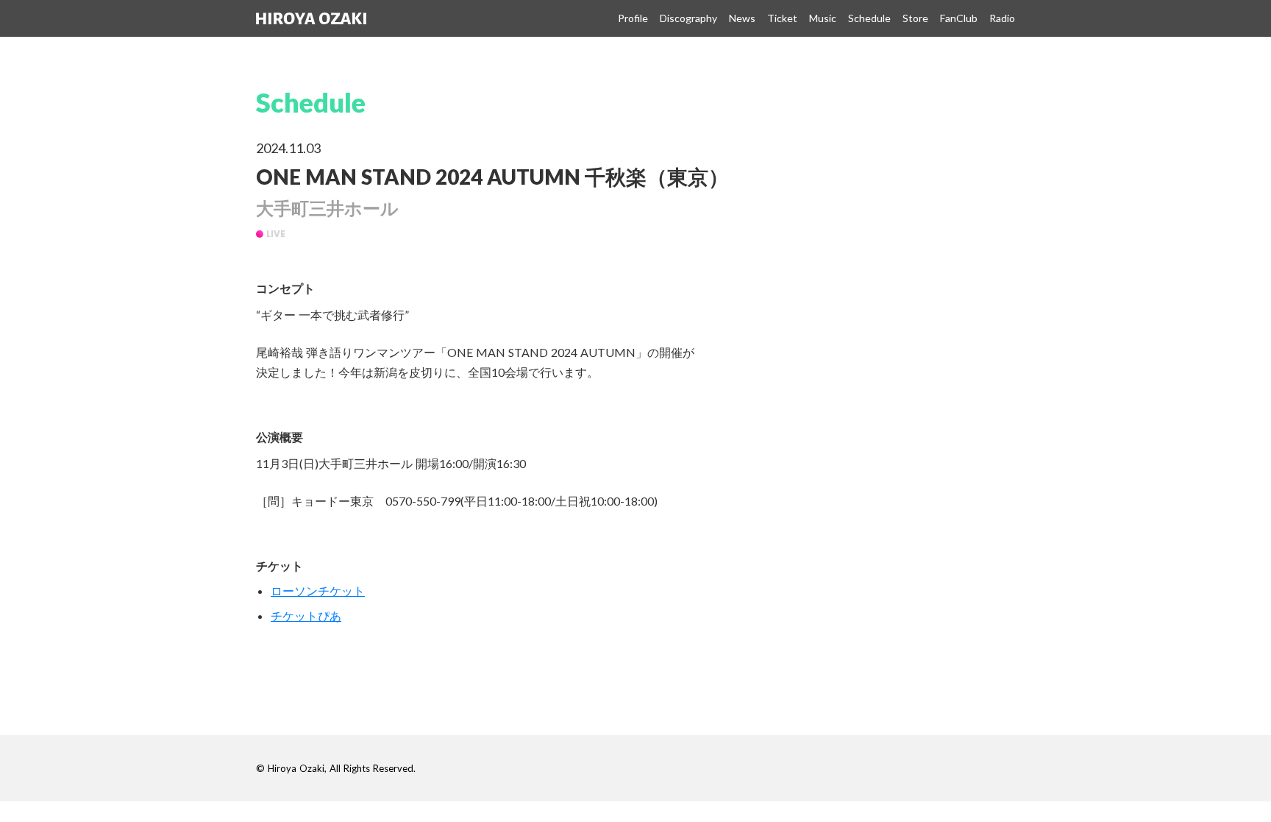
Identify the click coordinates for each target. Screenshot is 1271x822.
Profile (633, 18)
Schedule (869, 18)
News (742, 18)
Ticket (782, 18)
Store (915, 18)
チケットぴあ (306, 616)
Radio (1002, 18)
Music (822, 18)
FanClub (959, 18)
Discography (688, 18)
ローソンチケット (318, 591)
